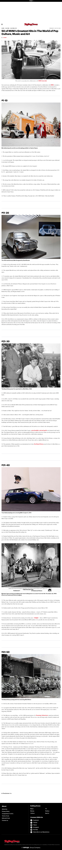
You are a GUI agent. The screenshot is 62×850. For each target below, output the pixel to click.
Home (3, 28)
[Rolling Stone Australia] (31, 25)
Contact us (5, 820)
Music (32, 808)
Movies (32, 811)
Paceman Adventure (42, 715)
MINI (52, 85)
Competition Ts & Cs (7, 813)
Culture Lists (13, 28)
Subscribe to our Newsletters (41, 832)
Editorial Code (6, 818)
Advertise (4, 809)
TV (46, 808)
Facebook (36, 820)
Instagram (36, 827)
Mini (11, 793)
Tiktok (35, 824)
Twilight (36, 618)
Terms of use (5, 815)
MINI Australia (42, 80)
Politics (47, 811)
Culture (7, 28)
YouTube (35, 829)
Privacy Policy (5, 811)
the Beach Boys (38, 444)
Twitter (35, 822)
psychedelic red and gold (39, 430)
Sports (47, 813)
